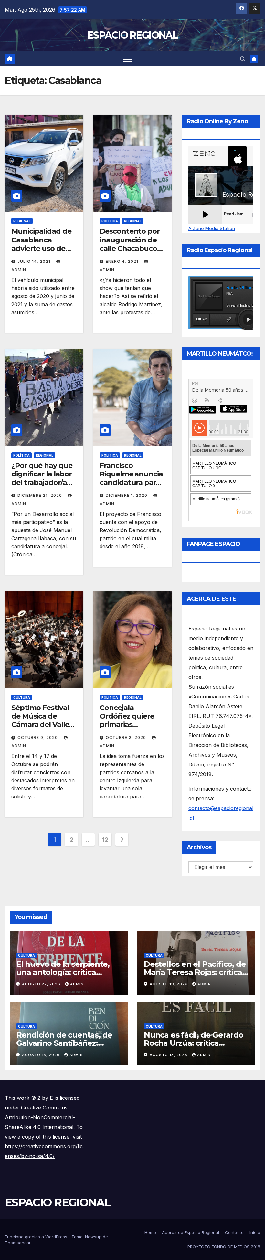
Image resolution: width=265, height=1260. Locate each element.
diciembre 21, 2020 (40, 495)
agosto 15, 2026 (41, 1055)
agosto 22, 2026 (42, 984)
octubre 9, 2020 (38, 737)
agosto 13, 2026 (169, 1055)
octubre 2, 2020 (126, 737)
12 (105, 839)
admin (77, 984)
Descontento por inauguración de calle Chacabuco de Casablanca (130, 244)
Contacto (234, 1232)
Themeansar (18, 1242)
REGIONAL (22, 221)
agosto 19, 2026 (169, 984)
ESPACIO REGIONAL (132, 35)
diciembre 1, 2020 (127, 495)
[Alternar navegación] (127, 59)
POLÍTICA (109, 221)
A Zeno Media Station (211, 228)
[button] (242, 59)
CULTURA (21, 697)
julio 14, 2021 (34, 261)
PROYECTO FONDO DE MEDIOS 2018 (223, 1246)
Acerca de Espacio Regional (190, 1232)
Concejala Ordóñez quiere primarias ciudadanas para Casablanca (129, 724)
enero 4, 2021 (123, 261)
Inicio (254, 1232)
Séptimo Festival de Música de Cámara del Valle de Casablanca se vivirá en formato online (41, 729)
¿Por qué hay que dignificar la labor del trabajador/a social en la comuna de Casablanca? (41, 487)
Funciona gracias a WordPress (37, 1236)
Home (150, 1232)
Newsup (93, 1236)
